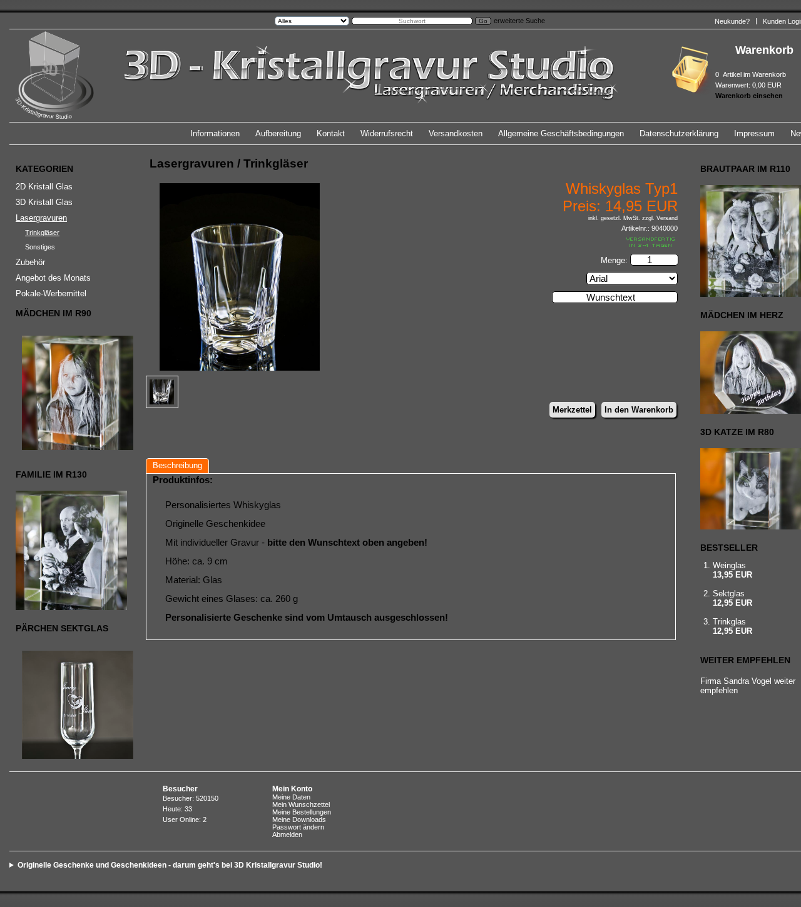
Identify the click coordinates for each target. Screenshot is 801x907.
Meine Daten (291, 797)
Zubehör (30, 262)
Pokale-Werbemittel (51, 293)
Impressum (754, 133)
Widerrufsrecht (386, 133)
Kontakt (331, 133)
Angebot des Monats (53, 278)
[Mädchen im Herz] (750, 372)
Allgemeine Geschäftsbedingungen (561, 133)
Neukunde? (732, 21)
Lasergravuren (41, 218)
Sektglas (729, 593)
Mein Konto (292, 788)
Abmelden (287, 834)
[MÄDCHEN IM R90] (69, 393)
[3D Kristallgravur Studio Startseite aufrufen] (368, 116)
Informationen (215, 133)
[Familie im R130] (69, 550)
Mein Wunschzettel (301, 804)
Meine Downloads (299, 819)
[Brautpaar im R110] (750, 241)
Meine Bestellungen (301, 812)
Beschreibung (177, 465)
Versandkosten (455, 133)
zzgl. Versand (660, 218)
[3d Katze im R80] (750, 488)
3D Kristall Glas (44, 202)
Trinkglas (729, 621)
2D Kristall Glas (44, 186)
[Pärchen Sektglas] (69, 705)
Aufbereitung (278, 133)
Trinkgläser (42, 232)
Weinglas (729, 565)
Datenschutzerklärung (679, 133)
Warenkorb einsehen (749, 95)
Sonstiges (40, 247)
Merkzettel (572, 409)
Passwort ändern (298, 827)
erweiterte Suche (519, 20)
